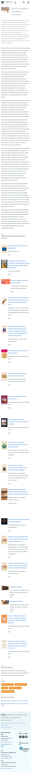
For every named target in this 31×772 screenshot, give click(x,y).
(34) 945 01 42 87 (8, 758)
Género (4, 688)
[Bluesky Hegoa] (26, 737)
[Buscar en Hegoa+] (24, 2)
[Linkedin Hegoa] (23, 737)
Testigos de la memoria (16, 586)
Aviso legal (4, 725)
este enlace (9, 670)
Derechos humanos (15, 688)
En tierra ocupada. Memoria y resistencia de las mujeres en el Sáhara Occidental (18, 422)
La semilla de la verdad (16, 601)
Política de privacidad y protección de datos (13, 723)
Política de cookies (6, 727)
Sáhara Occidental (7, 684)
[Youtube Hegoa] (20, 737)
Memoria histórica (21, 684)
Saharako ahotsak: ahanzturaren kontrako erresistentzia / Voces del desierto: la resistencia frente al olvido (18, 492)
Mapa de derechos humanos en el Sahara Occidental (15, 700)
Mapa (2, 746)
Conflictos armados (7, 691)
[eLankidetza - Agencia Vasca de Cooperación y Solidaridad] (24, 749)
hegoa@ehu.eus (8, 744)
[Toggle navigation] (28, 2)
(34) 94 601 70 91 (8, 742)
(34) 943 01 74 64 (8, 768)
